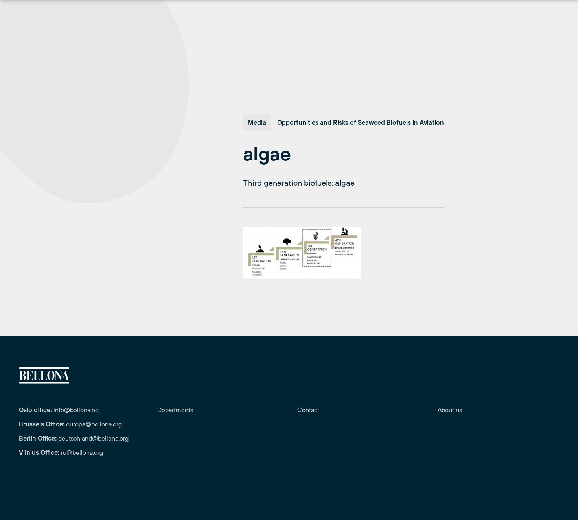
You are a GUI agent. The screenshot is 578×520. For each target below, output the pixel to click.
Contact (308, 409)
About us (450, 409)
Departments (175, 409)
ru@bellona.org (82, 452)
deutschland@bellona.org (93, 438)
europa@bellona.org (94, 424)
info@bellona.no (76, 409)
